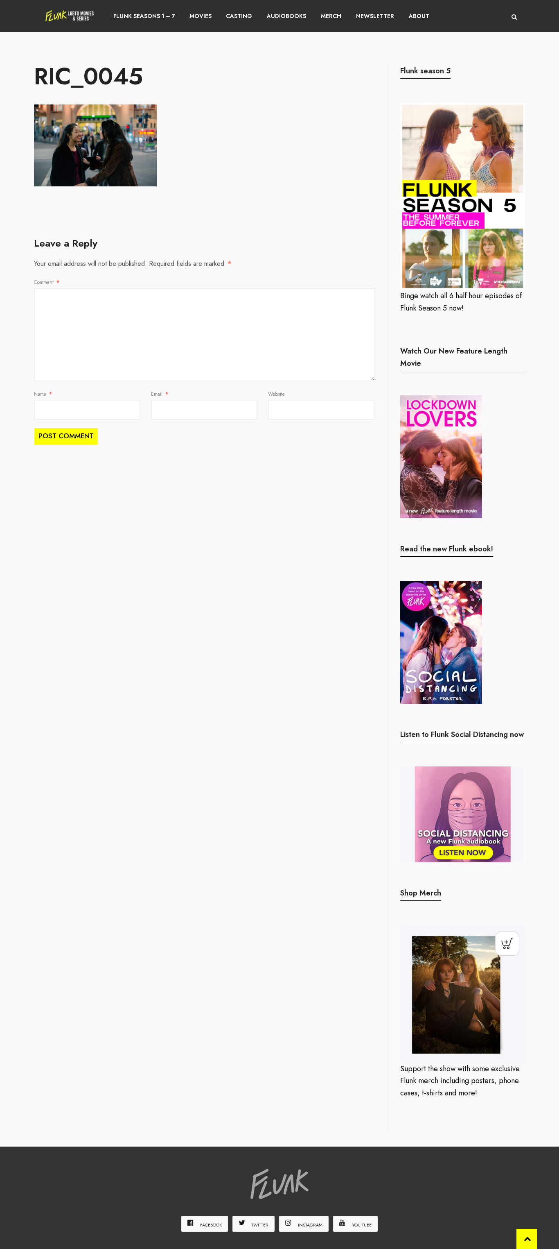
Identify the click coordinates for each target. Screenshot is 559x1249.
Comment (46, 282)
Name (43, 394)
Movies (200, 16)
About (419, 16)
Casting (239, 16)
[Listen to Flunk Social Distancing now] (462, 814)
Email (159, 394)
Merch (331, 16)
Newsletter (375, 16)
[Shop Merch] (462, 994)
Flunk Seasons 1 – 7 (144, 16)
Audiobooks (286, 16)
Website (276, 394)
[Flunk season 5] (462, 196)
